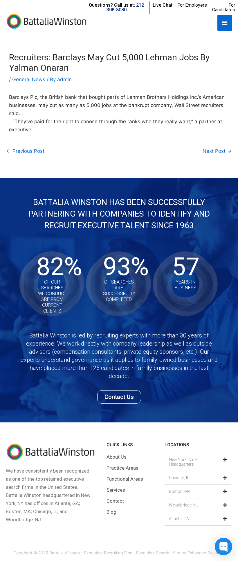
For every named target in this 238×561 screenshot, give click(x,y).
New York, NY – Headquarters (183, 461)
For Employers (192, 5)
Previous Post (25, 151)
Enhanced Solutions (206, 552)
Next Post (217, 151)
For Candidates (223, 7)
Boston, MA (179, 491)
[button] (198, 462)
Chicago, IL (179, 477)
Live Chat (162, 5)
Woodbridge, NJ (183, 505)
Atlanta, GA (179, 518)
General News (28, 79)
